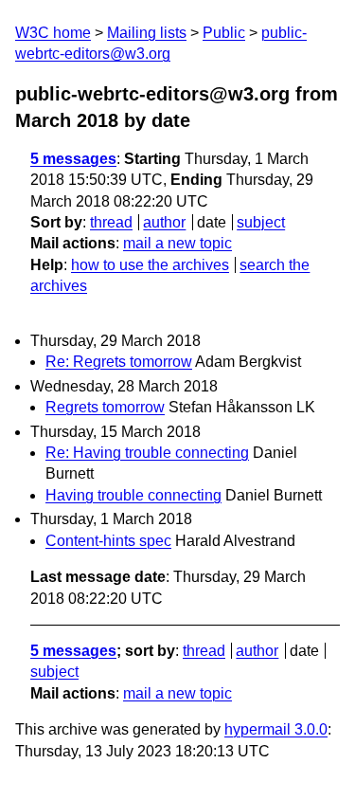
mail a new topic (177, 243)
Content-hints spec (108, 541)
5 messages (73, 159)
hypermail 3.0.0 (276, 729)
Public (224, 33)
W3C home (53, 33)
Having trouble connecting (133, 495)
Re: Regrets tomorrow (118, 362)
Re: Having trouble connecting (147, 453)
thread (111, 222)
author (164, 222)
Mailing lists (146, 33)
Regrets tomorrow (105, 407)
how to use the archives (150, 265)
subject (261, 222)
